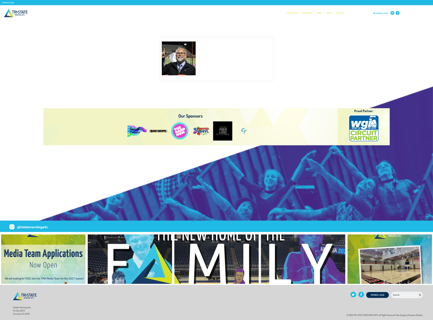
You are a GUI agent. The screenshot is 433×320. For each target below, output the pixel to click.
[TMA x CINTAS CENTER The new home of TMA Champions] (130, 276)
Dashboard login (8, 2)
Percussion (307, 13)
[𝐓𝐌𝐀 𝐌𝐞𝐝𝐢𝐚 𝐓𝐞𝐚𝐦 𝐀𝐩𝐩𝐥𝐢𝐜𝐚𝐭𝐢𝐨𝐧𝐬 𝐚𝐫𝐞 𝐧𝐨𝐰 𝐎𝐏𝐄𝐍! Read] (43, 276)
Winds (319, 13)
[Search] (420, 295)
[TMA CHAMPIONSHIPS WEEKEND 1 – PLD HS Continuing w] (390, 276)
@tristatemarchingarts (32, 227)
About (329, 13)
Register (340, 13)
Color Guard (292, 13)
